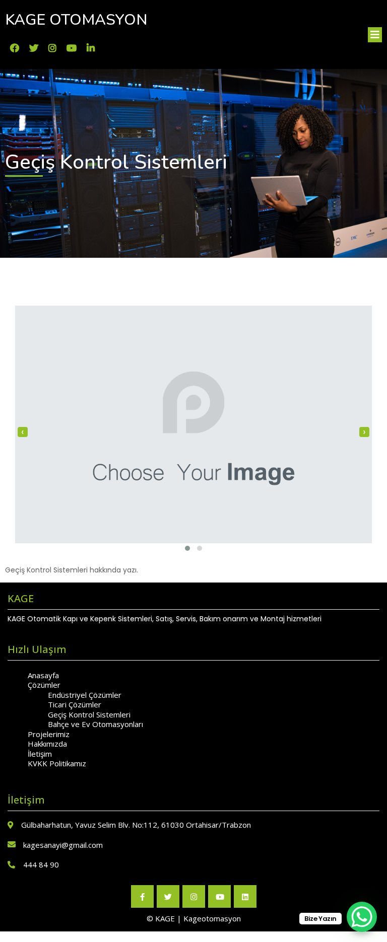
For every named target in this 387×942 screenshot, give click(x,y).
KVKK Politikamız (57, 763)
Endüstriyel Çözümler (84, 695)
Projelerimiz (49, 734)
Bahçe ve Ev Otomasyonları (95, 724)
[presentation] (23, 432)
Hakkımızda (47, 744)
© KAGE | (165, 918)
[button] (187, 548)
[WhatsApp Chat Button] (362, 917)
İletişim (40, 754)
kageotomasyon (212, 918)
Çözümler (44, 685)
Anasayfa (43, 675)
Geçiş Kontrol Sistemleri (89, 714)
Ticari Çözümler (74, 704)
